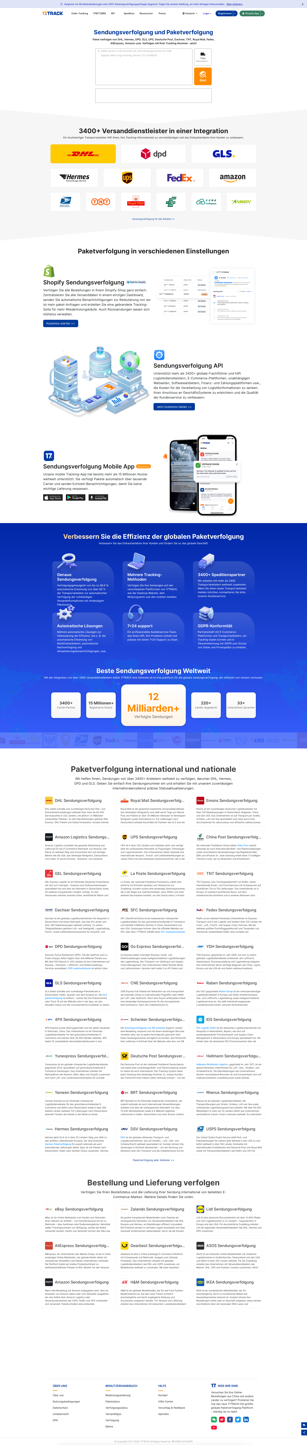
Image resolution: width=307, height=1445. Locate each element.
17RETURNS (99, 13)
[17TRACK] (52, 13)
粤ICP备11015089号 (182, 1441)
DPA (55, 1420)
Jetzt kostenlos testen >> (174, 406)
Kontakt (163, 1395)
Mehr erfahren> (235, 4)
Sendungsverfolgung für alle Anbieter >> (153, 219)
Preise (162, 13)
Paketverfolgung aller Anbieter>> (153, 1160)
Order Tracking (79, 13)
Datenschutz (60, 1407)
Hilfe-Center (165, 1401)
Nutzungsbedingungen (66, 1401)
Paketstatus (113, 1401)
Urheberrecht (61, 1414)
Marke (109, 1426)
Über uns (58, 1395)
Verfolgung (112, 1420)
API (113, 13)
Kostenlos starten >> (60, 323)
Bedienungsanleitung (118, 1395)
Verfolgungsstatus (117, 1407)
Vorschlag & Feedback (171, 1407)
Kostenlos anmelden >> (153, 1351)
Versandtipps (113, 1414)
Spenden (163, 1414)
